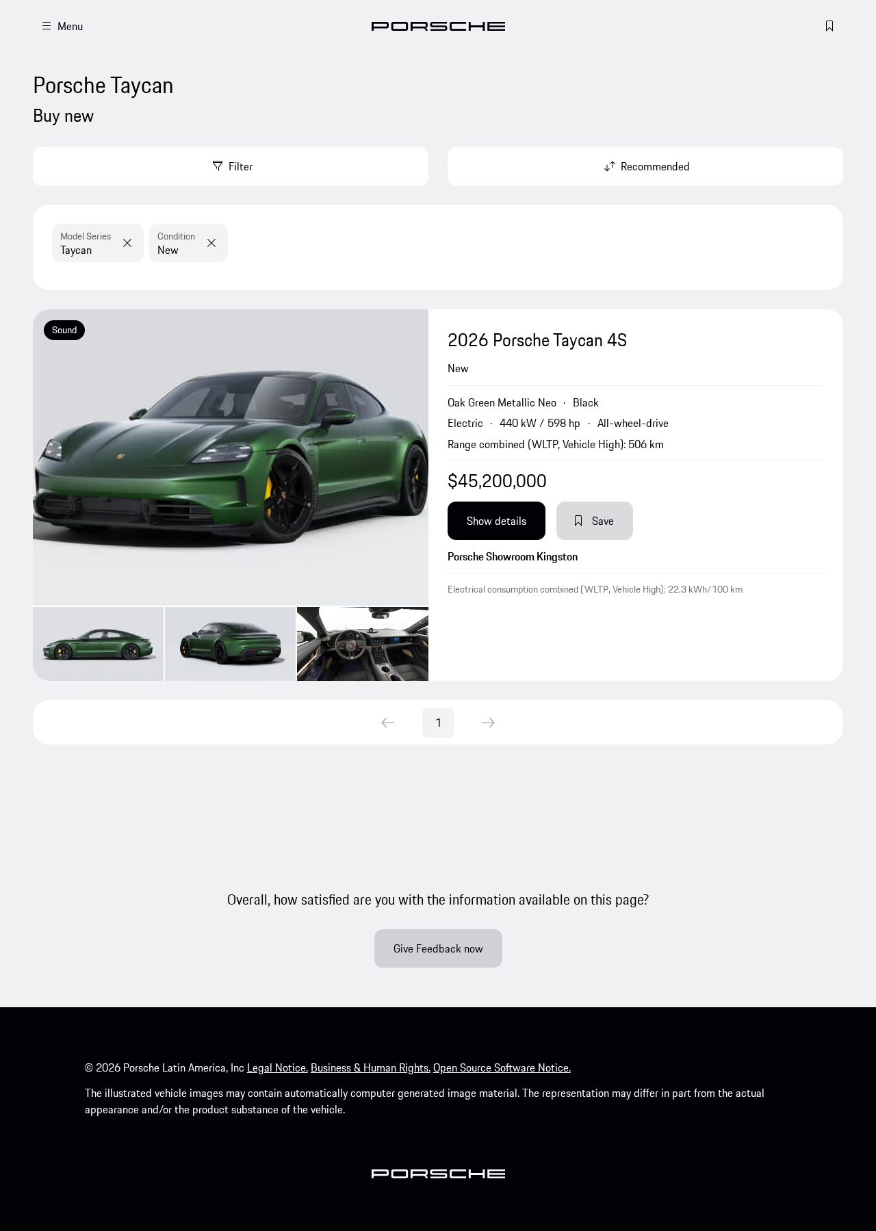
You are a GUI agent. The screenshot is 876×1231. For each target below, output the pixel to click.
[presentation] (230, 495)
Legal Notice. (277, 1067)
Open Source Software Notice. (502, 1067)
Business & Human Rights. (370, 1067)
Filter (241, 166)
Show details (496, 521)
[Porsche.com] (438, 26)
